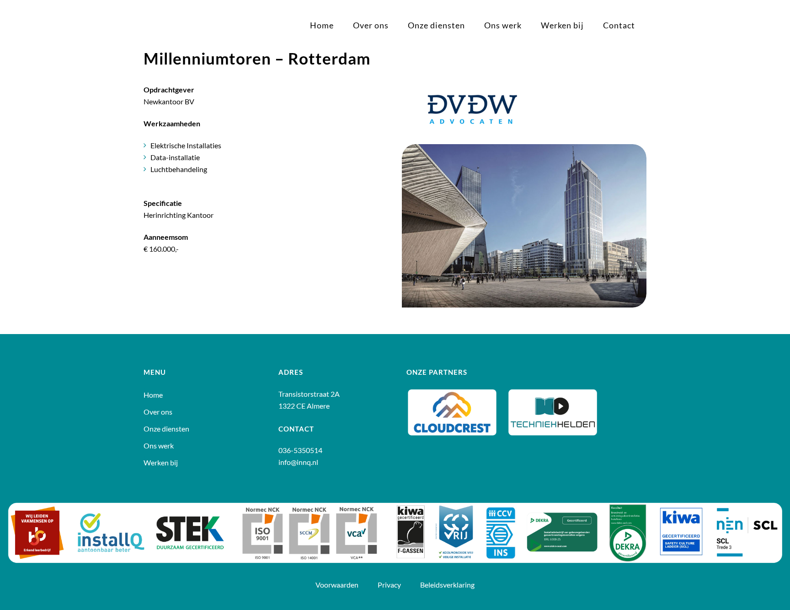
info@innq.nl (298, 462)
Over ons (158, 412)
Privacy (390, 584)
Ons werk (159, 445)
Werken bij (161, 462)
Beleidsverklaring (447, 584)
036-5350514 (300, 450)
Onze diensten (166, 428)
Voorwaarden (337, 584)
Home (153, 395)
